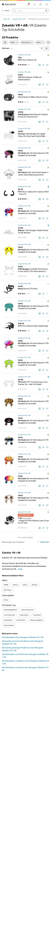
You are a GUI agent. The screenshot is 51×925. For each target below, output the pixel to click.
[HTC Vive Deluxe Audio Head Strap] (25, 326)
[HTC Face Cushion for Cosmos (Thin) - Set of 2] (25, 193)
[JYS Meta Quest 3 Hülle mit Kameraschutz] (25, 78)
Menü (7, 10)
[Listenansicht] (46, 48)
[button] (48, 55)
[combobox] (5, 42)
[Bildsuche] (46, 10)
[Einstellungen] (28, 4)
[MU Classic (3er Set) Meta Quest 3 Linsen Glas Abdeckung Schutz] (25, 174)
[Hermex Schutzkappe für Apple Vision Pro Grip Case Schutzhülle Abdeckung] (25, 135)
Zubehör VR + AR (19, 19)
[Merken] (43, 65)
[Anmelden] (34, 4)
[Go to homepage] (9, 4)
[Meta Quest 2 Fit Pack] (25, 289)
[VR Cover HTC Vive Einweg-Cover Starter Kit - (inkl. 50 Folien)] (25, 383)
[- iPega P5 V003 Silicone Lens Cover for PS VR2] (25, 520)
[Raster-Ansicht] (41, 48)
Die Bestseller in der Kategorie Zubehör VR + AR (23, 637)
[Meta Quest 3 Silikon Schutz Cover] (25, 97)
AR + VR (6, 19)
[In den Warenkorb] (47, 65)
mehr (20, 569)
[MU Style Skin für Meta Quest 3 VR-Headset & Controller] (25, 154)
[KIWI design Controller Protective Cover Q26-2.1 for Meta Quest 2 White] (25, 270)
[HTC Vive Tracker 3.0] (25, 60)
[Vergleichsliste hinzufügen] (40, 65)
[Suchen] (15, 10)
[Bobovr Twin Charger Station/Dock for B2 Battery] (25, 231)
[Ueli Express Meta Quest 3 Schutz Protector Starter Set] (25, 116)
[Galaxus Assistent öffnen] (40, 4)
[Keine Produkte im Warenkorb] (47, 4)
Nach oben (44, 542)
